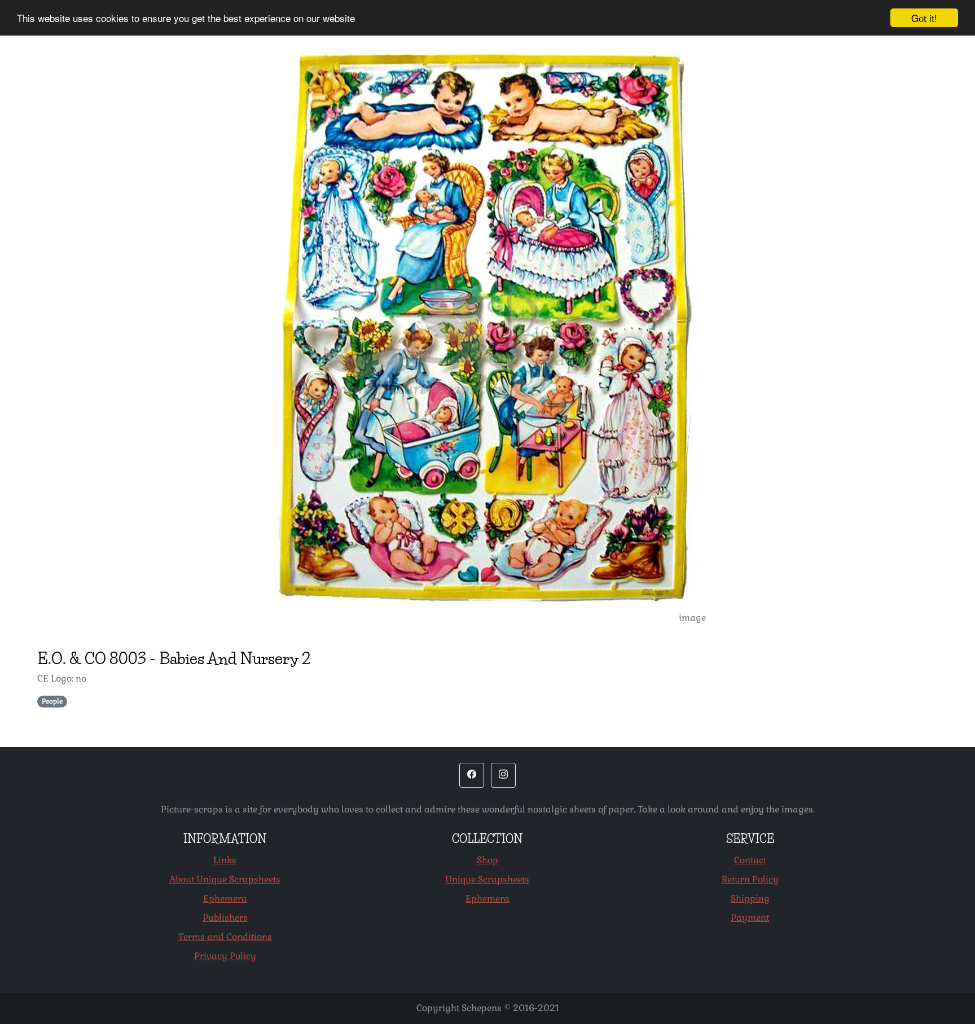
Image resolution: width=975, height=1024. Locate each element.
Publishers (225, 918)
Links (224, 860)
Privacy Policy (225, 956)
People (52, 701)
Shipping (750, 898)
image (692, 617)
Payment (750, 918)
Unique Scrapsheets (487, 879)
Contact (750, 860)
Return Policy (750, 879)
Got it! (924, 18)
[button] (471, 775)
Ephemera (225, 898)
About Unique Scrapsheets (224, 879)
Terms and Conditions (225, 937)
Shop (487, 860)
